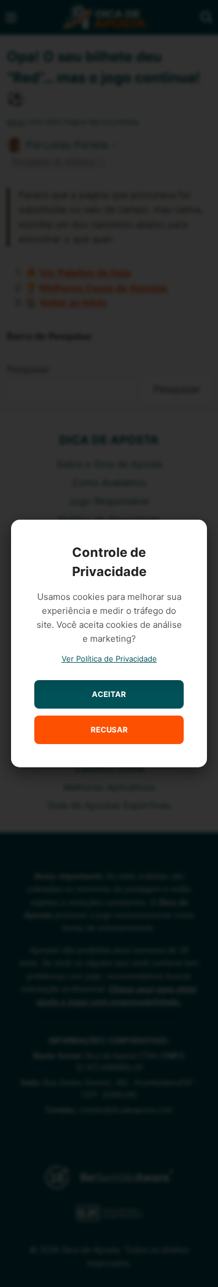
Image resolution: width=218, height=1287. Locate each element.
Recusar (109, 729)
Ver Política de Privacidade (109, 658)
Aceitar (109, 694)
